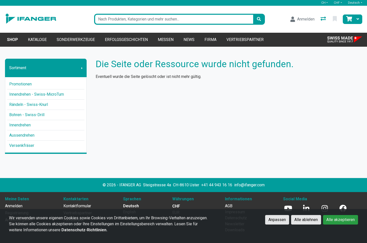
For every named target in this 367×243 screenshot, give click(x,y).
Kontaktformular (77, 206)
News (189, 39)
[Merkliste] (335, 19)
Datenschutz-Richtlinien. (84, 230)
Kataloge (37, 39)
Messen (166, 39)
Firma (210, 39)
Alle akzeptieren (340, 219)
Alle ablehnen (306, 219)
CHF (337, 2)
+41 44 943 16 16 (216, 185)
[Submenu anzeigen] (81, 68)
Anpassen (277, 219)
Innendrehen (20, 125)
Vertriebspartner (245, 39)
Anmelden (13, 206)
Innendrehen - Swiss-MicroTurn (36, 94)
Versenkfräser (21, 145)
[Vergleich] (324, 19)
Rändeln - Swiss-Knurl (28, 104)
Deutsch (354, 2)
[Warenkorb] (348, 19)
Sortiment (17, 67)
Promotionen (20, 84)
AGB (228, 206)
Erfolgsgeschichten (126, 39)
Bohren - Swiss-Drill (26, 114)
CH (323, 2)
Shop (12, 39)
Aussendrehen (21, 135)
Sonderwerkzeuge (76, 39)
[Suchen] (259, 19)
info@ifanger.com (249, 185)
